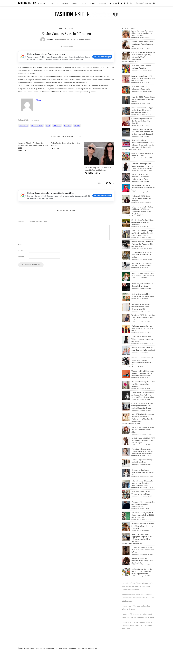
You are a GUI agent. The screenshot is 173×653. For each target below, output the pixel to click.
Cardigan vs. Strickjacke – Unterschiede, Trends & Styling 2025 (142, 472)
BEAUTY (53, 3)
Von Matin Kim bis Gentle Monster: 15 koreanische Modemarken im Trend (140, 176)
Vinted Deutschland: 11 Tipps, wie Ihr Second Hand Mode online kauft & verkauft (142, 110)
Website (21, 256)
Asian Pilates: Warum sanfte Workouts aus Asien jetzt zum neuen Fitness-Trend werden (137, 586)
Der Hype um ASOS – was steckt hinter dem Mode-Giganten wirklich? (140, 306)
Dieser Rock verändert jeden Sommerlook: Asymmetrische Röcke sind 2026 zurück (138, 597)
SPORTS (83, 3)
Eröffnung (23, 125)
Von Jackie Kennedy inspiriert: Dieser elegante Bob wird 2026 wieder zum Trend (142, 515)
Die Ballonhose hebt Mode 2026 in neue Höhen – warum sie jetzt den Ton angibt (143, 440)
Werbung (72, 648)
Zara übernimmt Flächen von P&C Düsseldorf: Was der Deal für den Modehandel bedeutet (142, 131)
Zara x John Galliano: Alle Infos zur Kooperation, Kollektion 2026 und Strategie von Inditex (142, 395)
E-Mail (20, 251)
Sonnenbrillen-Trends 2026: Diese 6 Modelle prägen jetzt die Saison (143, 187)
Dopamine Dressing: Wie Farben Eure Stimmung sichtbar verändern (143, 384)
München (57, 125)
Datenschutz (93, 648)
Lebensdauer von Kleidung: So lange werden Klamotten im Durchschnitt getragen (142, 483)
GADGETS (102, 3)
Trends (77, 125)
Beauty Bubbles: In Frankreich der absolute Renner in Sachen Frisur (142, 44)
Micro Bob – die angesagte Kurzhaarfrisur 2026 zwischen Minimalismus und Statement (142, 451)
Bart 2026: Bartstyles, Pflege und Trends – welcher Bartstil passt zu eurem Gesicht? (142, 233)
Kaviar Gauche (37, 125)
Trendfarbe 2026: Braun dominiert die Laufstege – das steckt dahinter (142, 560)
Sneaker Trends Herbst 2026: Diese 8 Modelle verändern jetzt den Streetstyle (143, 78)
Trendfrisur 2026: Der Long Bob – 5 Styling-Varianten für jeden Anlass (143, 317)
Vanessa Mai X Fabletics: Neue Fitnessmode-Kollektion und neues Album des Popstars (142, 373)
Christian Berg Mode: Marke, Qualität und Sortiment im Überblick (141, 121)
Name (20, 245)
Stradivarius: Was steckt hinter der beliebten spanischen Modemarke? (142, 222)
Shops (70, 28)
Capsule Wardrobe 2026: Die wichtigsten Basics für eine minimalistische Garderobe (142, 405)
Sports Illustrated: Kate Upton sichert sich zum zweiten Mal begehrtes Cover (142, 33)
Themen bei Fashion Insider (47, 648)
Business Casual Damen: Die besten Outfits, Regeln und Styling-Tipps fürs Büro (141, 571)
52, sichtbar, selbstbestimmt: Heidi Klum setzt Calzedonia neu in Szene (143, 549)
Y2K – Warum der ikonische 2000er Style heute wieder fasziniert (141, 254)
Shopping (67, 125)
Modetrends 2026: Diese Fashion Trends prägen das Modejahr (141, 198)
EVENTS (65, 3)
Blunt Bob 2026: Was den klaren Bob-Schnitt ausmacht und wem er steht (143, 99)
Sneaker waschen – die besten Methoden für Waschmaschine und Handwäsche (142, 244)
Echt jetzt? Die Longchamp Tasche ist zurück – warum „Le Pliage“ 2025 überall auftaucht (142, 166)
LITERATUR (113, 3)
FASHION (41, 3)
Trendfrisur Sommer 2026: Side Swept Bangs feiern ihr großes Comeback (142, 525)
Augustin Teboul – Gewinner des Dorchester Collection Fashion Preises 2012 (33, 145)
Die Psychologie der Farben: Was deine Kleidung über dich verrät (142, 328)
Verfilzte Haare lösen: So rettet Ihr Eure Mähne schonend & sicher (142, 429)
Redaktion (63, 648)
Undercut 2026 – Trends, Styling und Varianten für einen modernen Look (143, 504)
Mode (48, 125)
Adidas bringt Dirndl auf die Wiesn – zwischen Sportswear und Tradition (142, 339)
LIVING (92, 3)
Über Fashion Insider (26, 648)
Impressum (82, 648)
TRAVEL (74, 3)
